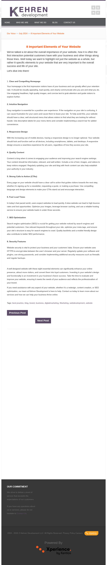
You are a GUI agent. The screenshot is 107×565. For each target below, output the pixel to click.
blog (26, 303)
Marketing (64, 303)
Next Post (43, 320)
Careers (79, 533)
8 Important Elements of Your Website (47, 33)
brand (32, 303)
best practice (18, 303)
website (89, 303)
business (40, 303)
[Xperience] (53, 554)
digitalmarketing (52, 303)
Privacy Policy (69, 533)
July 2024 (23, 33)
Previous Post (17, 312)
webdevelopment (77, 303)
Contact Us (21, 513)
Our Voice (11, 33)
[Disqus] (53, 368)
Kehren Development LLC (32, 533)
